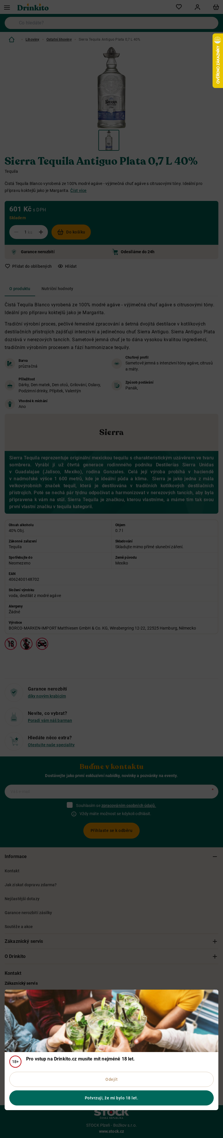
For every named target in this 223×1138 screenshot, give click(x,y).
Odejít (111, 1079)
